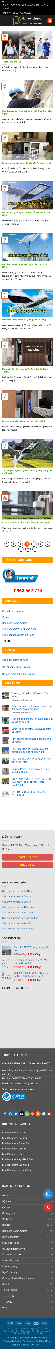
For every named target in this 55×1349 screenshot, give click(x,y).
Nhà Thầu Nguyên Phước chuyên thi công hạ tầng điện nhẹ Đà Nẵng (30, 750)
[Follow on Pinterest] (32, 1113)
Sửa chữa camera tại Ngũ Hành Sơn (20, 918)
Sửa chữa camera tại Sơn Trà (16, 902)
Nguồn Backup (10, 1272)
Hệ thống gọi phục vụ (13, 1248)
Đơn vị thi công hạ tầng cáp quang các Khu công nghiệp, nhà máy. (31, 707)
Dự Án (5, 617)
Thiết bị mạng (9, 1289)
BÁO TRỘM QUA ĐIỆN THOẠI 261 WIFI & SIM (29, 793)
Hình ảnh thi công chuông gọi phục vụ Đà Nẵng (31, 740)
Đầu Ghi (6, 1225)
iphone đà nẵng (10, 815)
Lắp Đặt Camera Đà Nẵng (31, 1341)
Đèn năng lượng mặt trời (15, 623)
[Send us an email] (21, 1113)
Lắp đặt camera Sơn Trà (14, 1148)
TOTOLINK (8, 1295)
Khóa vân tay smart (12, 1254)
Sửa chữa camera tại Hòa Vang (18, 928)
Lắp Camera (19, 1333)
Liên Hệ (31, 1333)
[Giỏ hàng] (50, 20)
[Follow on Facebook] (5, 1113)
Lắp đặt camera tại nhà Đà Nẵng (19, 629)
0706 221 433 (27, 865)
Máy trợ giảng (9, 1266)
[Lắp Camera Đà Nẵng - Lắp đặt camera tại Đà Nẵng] (27, 20)
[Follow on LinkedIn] (43, 1113)
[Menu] (4, 20)
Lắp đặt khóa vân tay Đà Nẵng (18, 634)
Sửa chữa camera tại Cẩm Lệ (16, 896)
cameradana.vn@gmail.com (24, 1083)
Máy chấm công (10, 1260)
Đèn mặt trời (11, 1331)
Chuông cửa (8, 1213)
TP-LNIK (7, 1301)
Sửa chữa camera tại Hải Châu (17, 912)
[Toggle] (51, 1219)
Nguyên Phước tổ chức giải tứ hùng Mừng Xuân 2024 (30, 770)
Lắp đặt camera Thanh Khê (15, 1143)
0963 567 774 (28, 590)
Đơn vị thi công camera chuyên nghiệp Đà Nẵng (31, 730)
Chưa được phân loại (13, 611)
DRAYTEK (7, 1219)
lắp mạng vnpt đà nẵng (14, 809)
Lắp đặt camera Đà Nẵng (14, 1132)
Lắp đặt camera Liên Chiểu (15, 1165)
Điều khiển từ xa (10, 1242)
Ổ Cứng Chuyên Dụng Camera (18, 1278)
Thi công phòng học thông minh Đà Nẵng (29, 695)
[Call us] (27, 1113)
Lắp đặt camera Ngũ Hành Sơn (17, 1159)
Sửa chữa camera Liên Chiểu (16, 923)
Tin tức (6, 640)
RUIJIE (6, 1284)
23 (28, 549)
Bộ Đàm (6, 1201)
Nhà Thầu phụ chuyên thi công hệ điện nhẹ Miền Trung (31, 760)
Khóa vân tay (27, 1331)
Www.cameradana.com (25, 1089)
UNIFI (5, 1307)
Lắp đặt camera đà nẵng (15, 659)
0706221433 (34, 1078)
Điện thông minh (10, 1236)
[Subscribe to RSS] (38, 1113)
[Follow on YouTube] (49, 1113)
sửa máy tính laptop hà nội (13, 805)
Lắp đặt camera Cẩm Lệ (14, 1154)
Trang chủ (12, 1329)
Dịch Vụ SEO (28, 1344)
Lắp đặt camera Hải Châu (15, 1138)
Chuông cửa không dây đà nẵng (18, 674)
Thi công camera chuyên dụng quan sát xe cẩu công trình (32, 720)
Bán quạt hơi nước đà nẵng (16, 667)
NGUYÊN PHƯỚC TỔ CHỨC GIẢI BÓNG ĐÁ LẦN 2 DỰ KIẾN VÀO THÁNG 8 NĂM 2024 (31, 782)
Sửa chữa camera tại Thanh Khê (18, 907)
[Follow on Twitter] (16, 1113)
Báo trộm (7, 1195)
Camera (6, 1207)
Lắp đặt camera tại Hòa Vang (16, 1170)
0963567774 (19, 1078)
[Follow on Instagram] (10, 1113)
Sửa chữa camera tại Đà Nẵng (17, 891)
